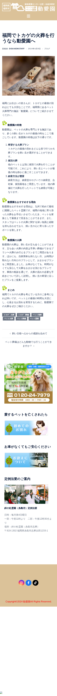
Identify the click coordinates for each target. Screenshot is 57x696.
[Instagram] (21, 583)
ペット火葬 (8, 319)
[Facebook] (28, 583)
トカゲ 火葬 (9, 315)
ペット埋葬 (37, 315)
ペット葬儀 (21, 319)
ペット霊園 (34, 319)
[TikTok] (35, 583)
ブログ (47, 49)
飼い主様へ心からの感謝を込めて (29, 333)
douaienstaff (17, 49)
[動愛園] (28, 7)
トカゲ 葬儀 (23, 315)
